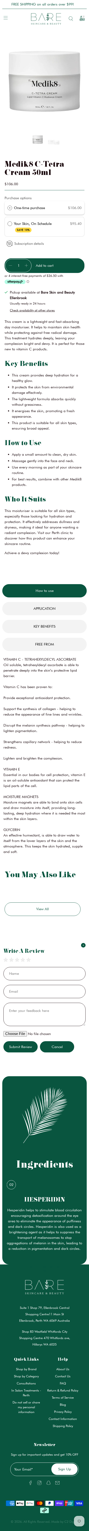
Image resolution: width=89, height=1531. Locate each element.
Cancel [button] (57, 1047)
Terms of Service (63, 1397)
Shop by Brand (26, 1369)
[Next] (57, 82)
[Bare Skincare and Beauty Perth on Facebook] (30, 1484)
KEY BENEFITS (44, 626)
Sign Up (64, 1469)
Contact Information (63, 1419)
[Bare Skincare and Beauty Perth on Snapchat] (48, 1484)
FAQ (63, 1383)
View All (42, 909)
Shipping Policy (63, 1426)
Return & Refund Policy (62, 1390)
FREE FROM (44, 644)
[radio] (10, 208)
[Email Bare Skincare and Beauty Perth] (57, 1484)
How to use (45, 590)
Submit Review (20, 1047)
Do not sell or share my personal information (26, 1407)
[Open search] (69, 19)
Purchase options (18, 198)
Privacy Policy (63, 1412)
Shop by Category (26, 1376)
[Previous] (32, 82)
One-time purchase (29, 208)
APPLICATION (44, 608)
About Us (62, 1369)
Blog (63, 1404)
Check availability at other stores (32, 310)
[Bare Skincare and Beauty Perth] (44, 18)
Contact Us (63, 1376)
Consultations (26, 1383)
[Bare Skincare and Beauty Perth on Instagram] (39, 1484)
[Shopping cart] (81, 18)
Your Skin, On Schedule (34, 226)
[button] (37, 140)
